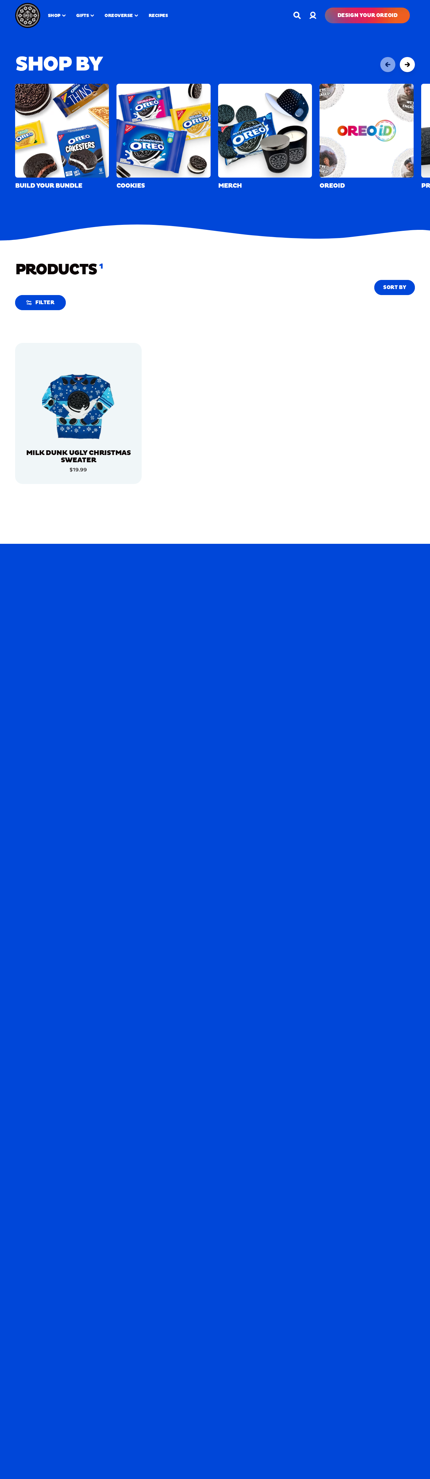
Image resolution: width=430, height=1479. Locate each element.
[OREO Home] (27, 15)
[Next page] (407, 64)
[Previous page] (387, 64)
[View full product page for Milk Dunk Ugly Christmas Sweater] (78, 405)
